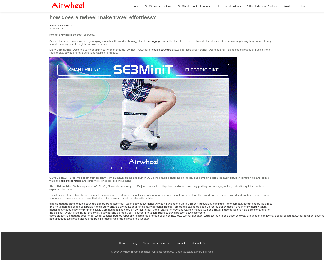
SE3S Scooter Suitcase (158, 6)
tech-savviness (189, 212)
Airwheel (289, 6)
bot (92, 215)
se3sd (287, 215)
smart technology (128, 203)
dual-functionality (142, 206)
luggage (75, 215)
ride (67, 215)
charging (261, 209)
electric (139, 215)
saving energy (169, 209)
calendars (193, 206)
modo (224, 215)
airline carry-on (125, 209)
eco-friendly (243, 206)
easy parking (108, 212)
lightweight (205, 203)
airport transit (152, 209)
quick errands (111, 206)
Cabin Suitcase (184, 251)
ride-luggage (142, 218)
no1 (173, 215)
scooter (85, 215)
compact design (241, 203)
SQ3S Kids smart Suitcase (262, 6)
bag (115, 215)
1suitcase (209, 215)
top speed (74, 206)
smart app (181, 206)
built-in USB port (188, 203)
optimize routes (209, 206)
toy (120, 215)
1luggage (197, 215)
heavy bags (64, 209)
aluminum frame (222, 203)
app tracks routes (71, 180)
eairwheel (297, 215)
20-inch (139, 209)
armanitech (253, 215)
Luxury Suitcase (203, 251)
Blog (302, 6)
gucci (232, 215)
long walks (184, 209)
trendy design (227, 206)
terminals (196, 209)
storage (121, 212)
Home (136, 6)
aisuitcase (73, 218)
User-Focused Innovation (142, 212)
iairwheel (309, 215)
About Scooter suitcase (156, 243)
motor (148, 215)
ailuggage (60, 218)
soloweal (241, 215)
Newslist (64, 25)
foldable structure (161, 49)
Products (181, 243)
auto (218, 215)
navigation (172, 203)
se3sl (280, 215)
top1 (179, 215)
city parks (125, 206)
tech (167, 215)
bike (132, 215)
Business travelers (168, 212)
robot (126, 215)
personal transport (163, 206)
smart (155, 215)
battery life (258, 203)
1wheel (186, 215)
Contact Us (198, 243)
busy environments (83, 209)
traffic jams (86, 212)
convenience (147, 203)
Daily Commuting (105, 209)
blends (61, 215)
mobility (255, 206)
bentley (265, 215)
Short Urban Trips (68, 212)
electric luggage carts (155, 41)
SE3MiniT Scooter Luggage (194, 6)
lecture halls (240, 209)
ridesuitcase (111, 218)
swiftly (96, 212)
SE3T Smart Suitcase (229, 6)
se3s (273, 215)
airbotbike (97, 218)
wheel (98, 215)
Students (227, 209)
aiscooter (85, 218)
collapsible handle (91, 206)
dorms (252, 209)
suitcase (107, 215)
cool (162, 215)
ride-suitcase (126, 218)
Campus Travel (212, 209)
